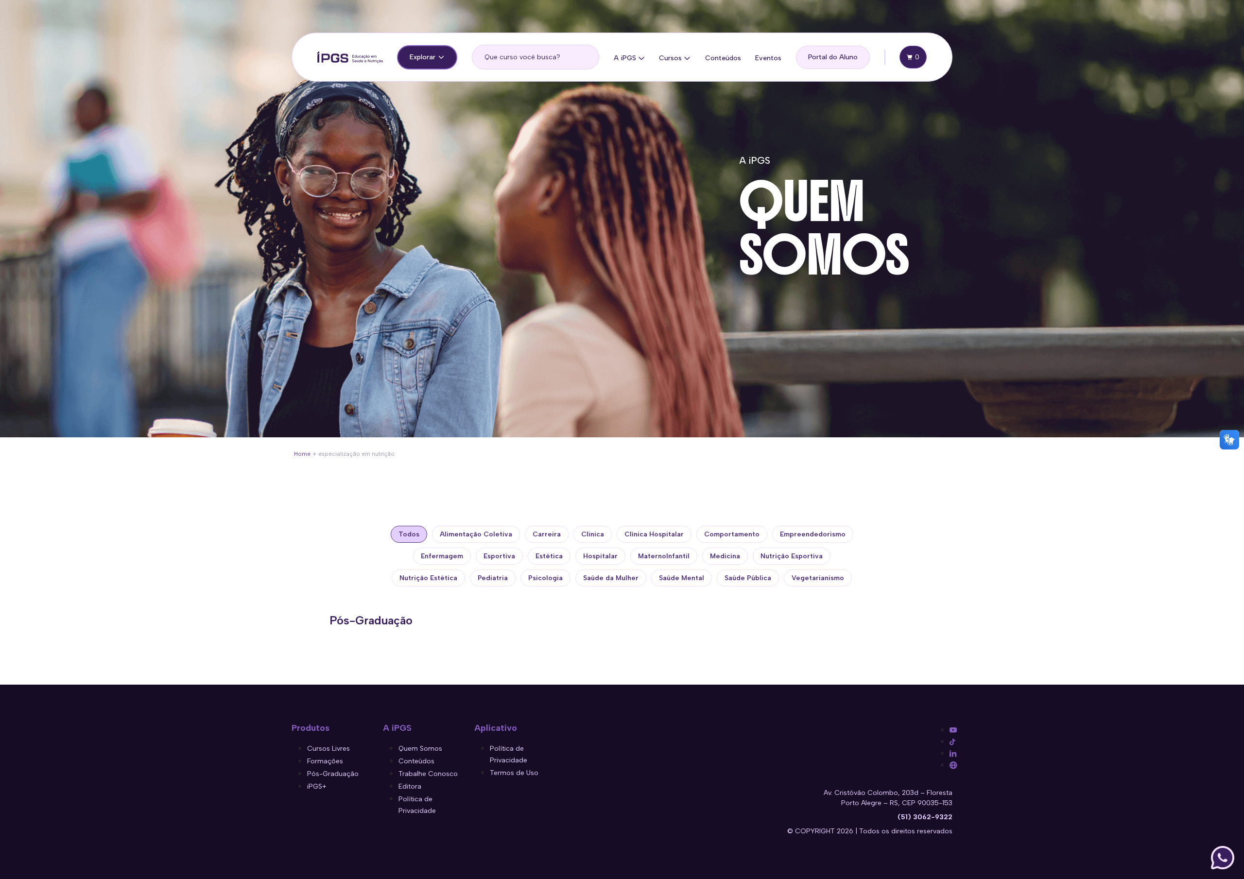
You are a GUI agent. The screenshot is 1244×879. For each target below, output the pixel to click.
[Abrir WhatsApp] (1222, 857)
